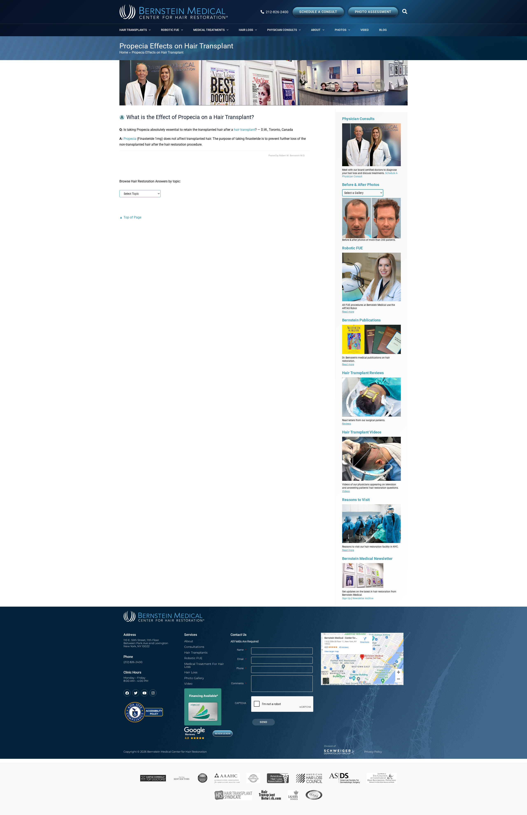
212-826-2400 (277, 12)
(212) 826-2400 (133, 662)
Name (241, 649)
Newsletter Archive (363, 598)
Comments (238, 683)
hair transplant (244, 130)
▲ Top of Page (130, 217)
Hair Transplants (196, 652)
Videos (346, 491)
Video (188, 683)
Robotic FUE (193, 658)
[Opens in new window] (143, 710)
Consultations (194, 646)
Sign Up (346, 598)
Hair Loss (190, 672)
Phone (241, 668)
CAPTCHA (240, 703)
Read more (348, 311)
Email (241, 659)
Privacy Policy (373, 751)
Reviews (346, 423)
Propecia (130, 139)
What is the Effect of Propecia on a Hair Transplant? (190, 117)
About (188, 641)
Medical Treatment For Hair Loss (204, 665)
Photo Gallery (194, 678)
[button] (405, 12)
